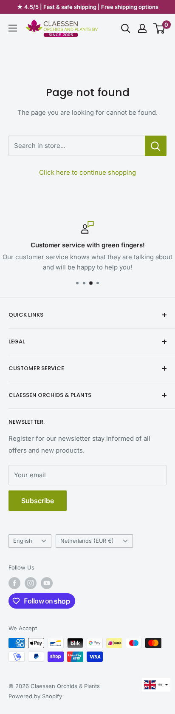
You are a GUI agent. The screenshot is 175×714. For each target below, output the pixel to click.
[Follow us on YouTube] (47, 583)
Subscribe (37, 500)
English (22, 541)
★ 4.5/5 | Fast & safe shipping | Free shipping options (87, 6)
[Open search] (125, 28)
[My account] (142, 28)
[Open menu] (12, 28)
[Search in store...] (156, 146)
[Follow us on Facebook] (14, 583)
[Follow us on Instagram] (31, 583)
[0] (159, 28)
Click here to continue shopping (87, 172)
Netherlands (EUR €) (87, 541)
